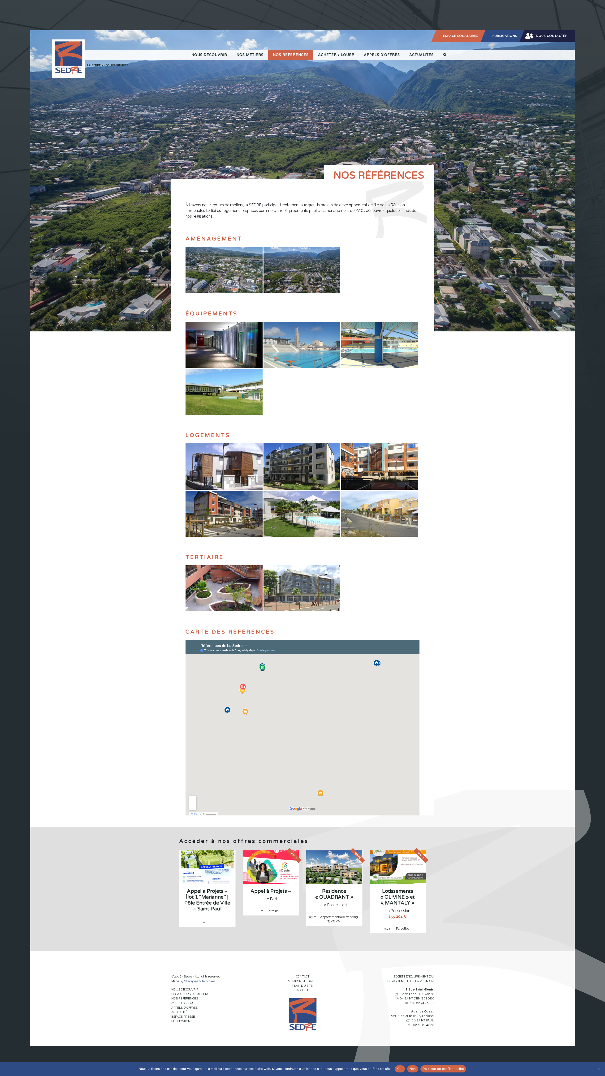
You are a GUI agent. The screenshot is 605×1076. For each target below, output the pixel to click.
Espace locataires (461, 36)
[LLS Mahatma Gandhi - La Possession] (302, 466)
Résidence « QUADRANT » (334, 894)
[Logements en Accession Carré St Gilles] (302, 513)
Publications (505, 36)
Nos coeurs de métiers (190, 994)
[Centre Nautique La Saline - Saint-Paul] (302, 344)
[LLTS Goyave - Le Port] (379, 466)
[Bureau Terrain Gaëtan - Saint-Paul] (224, 588)
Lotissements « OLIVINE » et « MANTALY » (397, 897)
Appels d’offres (382, 55)
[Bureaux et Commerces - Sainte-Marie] (302, 588)
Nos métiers (250, 55)
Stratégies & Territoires (199, 981)
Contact (302, 976)
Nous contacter (552, 36)
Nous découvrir (209, 55)
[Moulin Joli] (224, 269)
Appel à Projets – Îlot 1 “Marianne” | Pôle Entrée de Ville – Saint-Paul (207, 900)
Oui (399, 1069)
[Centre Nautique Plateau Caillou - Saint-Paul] (379, 344)
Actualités (421, 55)
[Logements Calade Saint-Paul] (379, 513)
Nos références (291, 55)
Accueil (302, 990)
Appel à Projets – (271, 891)
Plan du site (302, 985)
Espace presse (183, 1016)
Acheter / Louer (336, 55)
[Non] (599, 1069)
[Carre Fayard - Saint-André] (224, 513)
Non (413, 1069)
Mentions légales (302, 981)
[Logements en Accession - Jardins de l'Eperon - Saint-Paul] (224, 466)
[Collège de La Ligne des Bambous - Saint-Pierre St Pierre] (224, 391)
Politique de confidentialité (443, 1069)
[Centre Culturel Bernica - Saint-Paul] (224, 344)
